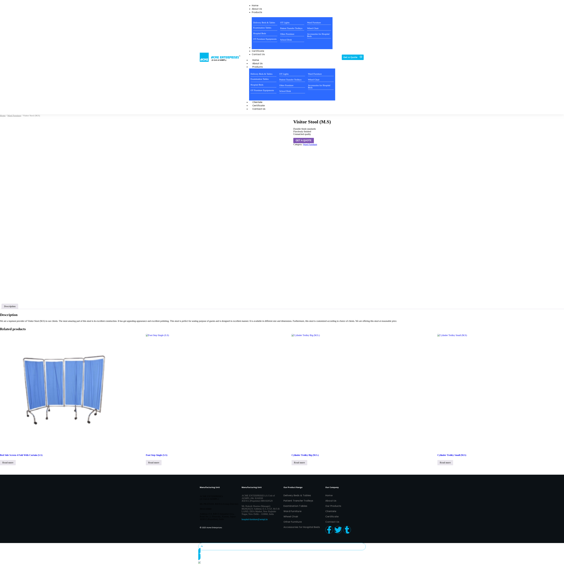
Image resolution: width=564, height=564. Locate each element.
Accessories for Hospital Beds (318, 35)
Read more (7, 462)
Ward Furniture (314, 22)
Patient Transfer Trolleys (291, 28)
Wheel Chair (313, 28)
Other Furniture (287, 34)
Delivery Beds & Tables (264, 22)
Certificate (332, 516)
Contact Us (258, 108)
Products (257, 66)
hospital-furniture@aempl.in (255, 519)
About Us (330, 500)
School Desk (286, 40)
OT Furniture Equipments (265, 39)
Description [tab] (10, 306)
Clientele (330, 511)
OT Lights (284, 22)
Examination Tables (262, 28)
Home (3, 115)
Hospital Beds (259, 33)
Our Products (333, 506)
